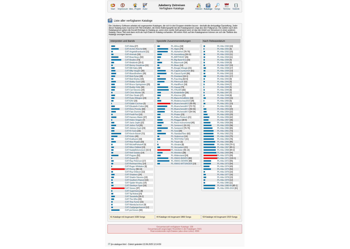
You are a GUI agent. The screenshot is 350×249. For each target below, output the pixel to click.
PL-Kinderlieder (178, 93)
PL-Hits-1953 (223, 109)
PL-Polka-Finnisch (179, 117)
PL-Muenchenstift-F (180, 106)
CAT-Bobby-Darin (133, 82)
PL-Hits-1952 (223, 106)
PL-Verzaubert (177, 147)
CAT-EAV (129, 101)
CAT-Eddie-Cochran (134, 103)
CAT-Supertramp (132, 191)
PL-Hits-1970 (223, 155)
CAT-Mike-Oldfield (133, 147)
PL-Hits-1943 (223, 82)
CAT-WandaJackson (134, 205)
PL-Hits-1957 (223, 120)
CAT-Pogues (130, 155)
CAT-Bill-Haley (131, 68)
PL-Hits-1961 (223, 131)
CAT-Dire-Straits (132, 95)
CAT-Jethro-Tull (132, 125)
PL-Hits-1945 (223, 87)
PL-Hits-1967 (223, 147)
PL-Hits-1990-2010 (225, 188)
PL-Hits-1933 (223, 54)
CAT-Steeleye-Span (134, 185)
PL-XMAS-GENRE (179, 161)
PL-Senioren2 (177, 128)
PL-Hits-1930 (223, 46)
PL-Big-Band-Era (178, 60)
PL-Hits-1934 (223, 57)
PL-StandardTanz (178, 133)
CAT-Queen (130, 158)
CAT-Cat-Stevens (133, 90)
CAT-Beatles (130, 60)
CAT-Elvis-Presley (133, 109)
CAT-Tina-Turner (132, 202)
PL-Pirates (175, 114)
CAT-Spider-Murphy (134, 183)
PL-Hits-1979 (223, 180)
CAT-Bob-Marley (132, 79)
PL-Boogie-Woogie (179, 68)
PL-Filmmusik (177, 82)
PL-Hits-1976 (223, 172)
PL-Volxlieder (177, 150)
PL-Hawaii (175, 87)
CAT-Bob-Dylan (132, 76)
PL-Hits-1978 (223, 177)
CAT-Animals (131, 54)
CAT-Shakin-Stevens (134, 177)
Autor (145, 9)
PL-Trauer (175, 142)
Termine (226, 9)
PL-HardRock (177, 84)
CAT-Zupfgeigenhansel (135, 207)
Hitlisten (198, 9)
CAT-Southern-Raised (135, 180)
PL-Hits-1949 (223, 98)
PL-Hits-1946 (223, 90)
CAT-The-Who (131, 199)
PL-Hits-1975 (223, 169)
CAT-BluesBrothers (133, 73)
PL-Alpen (175, 49)
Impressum (123, 9)
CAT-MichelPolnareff (134, 144)
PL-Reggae (176, 120)
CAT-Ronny (130, 169)
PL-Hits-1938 (223, 68)
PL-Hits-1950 (223, 101)
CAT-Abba (129, 46)
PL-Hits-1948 (223, 95)
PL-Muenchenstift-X (180, 112)
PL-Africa (175, 46)
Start (113, 9)
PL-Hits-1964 (223, 139)
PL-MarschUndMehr (180, 98)
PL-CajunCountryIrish (180, 71)
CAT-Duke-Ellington (133, 98)
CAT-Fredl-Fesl (131, 114)
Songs (217, 9)
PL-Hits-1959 (223, 125)
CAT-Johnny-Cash (133, 128)
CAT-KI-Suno (131, 131)
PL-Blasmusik (177, 62)
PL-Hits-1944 (223, 84)
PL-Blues (175, 65)
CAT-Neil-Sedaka (132, 153)
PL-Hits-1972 (223, 161)
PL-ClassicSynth (178, 73)
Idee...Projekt (135, 9)
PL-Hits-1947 (223, 93)
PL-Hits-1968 (223, 150)
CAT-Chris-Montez (133, 93)
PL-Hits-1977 (223, 174)
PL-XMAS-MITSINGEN (181, 164)
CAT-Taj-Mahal (131, 194)
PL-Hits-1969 (223, 153)
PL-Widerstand (177, 155)
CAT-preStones (132, 210)
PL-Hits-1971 (223, 158)
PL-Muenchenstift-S (180, 109)
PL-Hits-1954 (223, 112)
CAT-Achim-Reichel (134, 49)
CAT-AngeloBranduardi (135, 52)
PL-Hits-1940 (223, 73)
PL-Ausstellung (178, 54)
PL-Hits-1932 (223, 52)
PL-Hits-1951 (223, 103)
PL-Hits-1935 (223, 60)
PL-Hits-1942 (223, 79)
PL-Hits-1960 (223, 128)
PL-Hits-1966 (223, 144)
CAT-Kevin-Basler (133, 133)
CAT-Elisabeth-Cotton (134, 106)
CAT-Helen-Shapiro (133, 120)
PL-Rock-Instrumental (181, 123)
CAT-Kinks (130, 136)
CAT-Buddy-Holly (132, 87)
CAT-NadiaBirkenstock (135, 150)
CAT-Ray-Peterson (133, 161)
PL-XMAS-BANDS (179, 158)
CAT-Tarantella (131, 196)
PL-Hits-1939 (223, 71)
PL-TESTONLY (178, 139)
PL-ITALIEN (176, 90)
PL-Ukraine (176, 144)
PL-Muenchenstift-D (180, 103)
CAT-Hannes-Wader (134, 117)
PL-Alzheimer (177, 52)
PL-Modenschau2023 (180, 101)
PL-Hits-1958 (223, 123)
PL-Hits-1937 (223, 65)
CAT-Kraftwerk (131, 139)
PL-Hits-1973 (223, 164)
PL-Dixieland (176, 76)
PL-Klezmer (176, 95)
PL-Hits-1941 (223, 76)
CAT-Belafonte (131, 62)
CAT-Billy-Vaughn (133, 71)
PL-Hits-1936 (223, 62)
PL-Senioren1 (177, 125)
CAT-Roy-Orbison (133, 172)
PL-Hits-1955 (223, 114)
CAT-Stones (130, 188)
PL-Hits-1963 (223, 136)
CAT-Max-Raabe (132, 142)
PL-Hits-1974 (223, 166)
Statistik (236, 9)
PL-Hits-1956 (223, 117)
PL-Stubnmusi (177, 136)
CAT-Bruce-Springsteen (135, 84)
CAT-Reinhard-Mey (133, 164)
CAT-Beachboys (132, 57)
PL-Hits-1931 (223, 49)
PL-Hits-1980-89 (224, 185)
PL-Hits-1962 (223, 133)
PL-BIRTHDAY (177, 57)
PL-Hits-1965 (223, 142)
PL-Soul (174, 131)
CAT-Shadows (131, 174)
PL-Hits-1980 (223, 183)
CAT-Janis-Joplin (132, 123)
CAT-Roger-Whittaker (134, 166)
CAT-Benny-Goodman (135, 65)
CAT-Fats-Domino (133, 112)
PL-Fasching (176, 79)
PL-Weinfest (176, 153)
